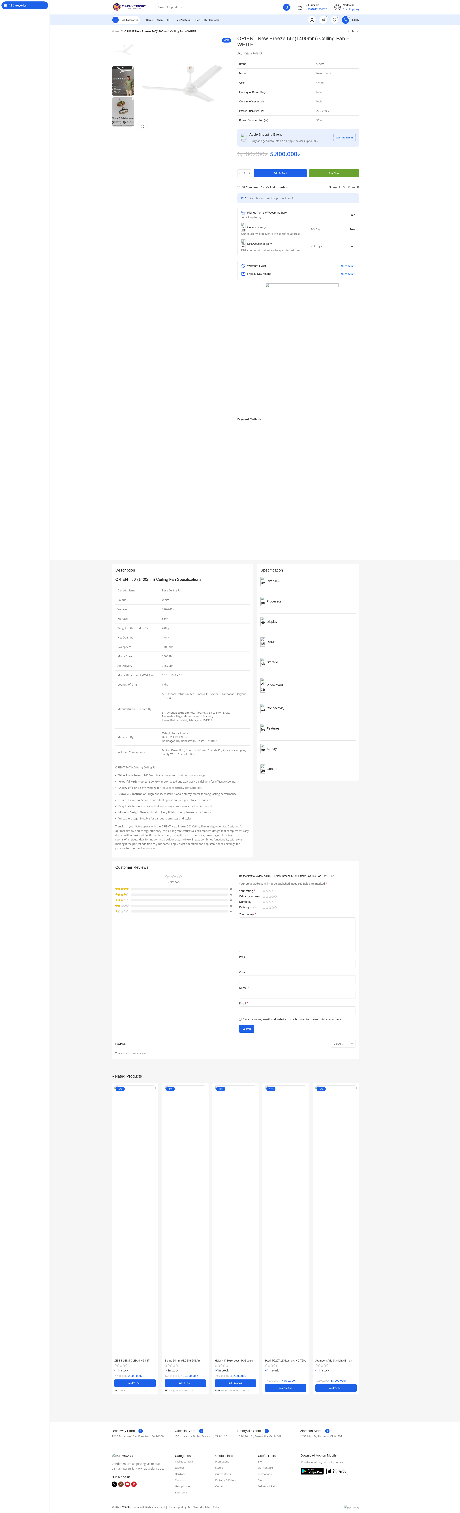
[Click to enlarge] (142, 126)
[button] (135, 1383)
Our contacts (223, 1474)
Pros (242, 956)
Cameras (180, 1480)
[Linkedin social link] (353, 187)
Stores (219, 1467)
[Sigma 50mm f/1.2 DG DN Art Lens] (185, 1221)
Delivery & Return (226, 1480)
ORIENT (122, 579)
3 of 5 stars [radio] (269, 891)
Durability (245, 901)
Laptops (180, 1467)
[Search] (286, 7)
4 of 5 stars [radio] (272, 891)
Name (244, 988)
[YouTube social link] (127, 1484)
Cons (242, 972)
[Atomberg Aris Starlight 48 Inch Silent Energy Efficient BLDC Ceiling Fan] (336, 1221)
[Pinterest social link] (349, 187)
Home (115, 31)
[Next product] (357, 31)
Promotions (222, 1461)
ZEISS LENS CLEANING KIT (131, 1360)
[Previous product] (348, 31)
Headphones (182, 1486)
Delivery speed (248, 907)
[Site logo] (130, 7)
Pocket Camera (184, 1461)
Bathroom (181, 1492)
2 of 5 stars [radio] (267, 891)
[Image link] (122, 1455)
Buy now (334, 173)
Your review (247, 914)
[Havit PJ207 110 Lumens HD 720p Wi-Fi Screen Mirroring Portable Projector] (285, 1221)
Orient (320, 64)
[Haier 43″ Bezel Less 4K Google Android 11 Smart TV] (235, 1221)
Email (243, 1003)
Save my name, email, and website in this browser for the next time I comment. (292, 1019)
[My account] (312, 20)
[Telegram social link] (358, 187)
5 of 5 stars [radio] (275, 891)
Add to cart (280, 173)
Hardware (181, 1474)
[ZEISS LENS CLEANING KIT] (135, 1221)
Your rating (247, 891)
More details (348, 266)
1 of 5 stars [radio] (264, 891)
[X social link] (344, 187)
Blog (260, 1461)
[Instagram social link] (121, 1484)
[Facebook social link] (340, 187)
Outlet (219, 1486)
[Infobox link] (127, 1431)
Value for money (249, 896)
